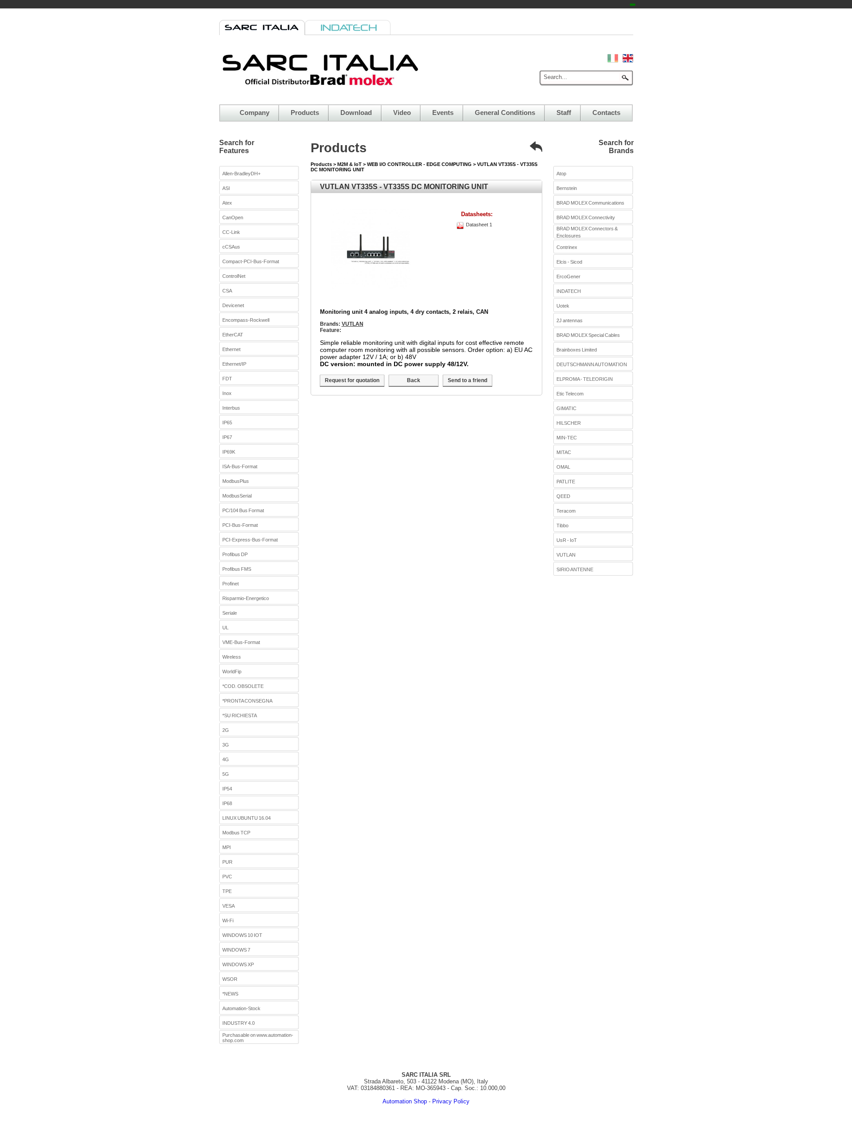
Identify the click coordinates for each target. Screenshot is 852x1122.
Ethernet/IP (234, 364)
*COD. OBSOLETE (243, 686)
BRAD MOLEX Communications (590, 202)
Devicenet (233, 305)
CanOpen (232, 217)
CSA (227, 290)
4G (225, 759)
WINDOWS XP (238, 964)
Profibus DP (235, 554)
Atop (561, 173)
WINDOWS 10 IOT (242, 935)
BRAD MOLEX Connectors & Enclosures (587, 232)
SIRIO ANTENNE (574, 569)
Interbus (231, 408)
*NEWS (230, 993)
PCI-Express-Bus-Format (250, 539)
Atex (227, 202)
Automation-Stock (241, 1008)
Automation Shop (405, 1101)
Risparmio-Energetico (245, 598)
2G (225, 730)
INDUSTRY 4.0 (238, 1023)
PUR (227, 862)
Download (356, 112)
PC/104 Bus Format (243, 510)
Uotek (562, 305)
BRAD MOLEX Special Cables (588, 335)
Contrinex (566, 247)
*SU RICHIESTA (239, 715)
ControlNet (233, 276)
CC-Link (231, 232)
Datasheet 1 (479, 224)
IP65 (227, 422)
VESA (228, 906)
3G (225, 744)
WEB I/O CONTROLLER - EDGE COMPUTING (420, 164)
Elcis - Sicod (569, 262)
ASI (226, 188)
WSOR (229, 979)
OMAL (563, 467)
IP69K (228, 451)
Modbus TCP (236, 832)
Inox (227, 393)
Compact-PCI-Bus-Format (250, 261)
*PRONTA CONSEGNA (247, 700)
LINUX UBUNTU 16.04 (246, 818)
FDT (227, 378)
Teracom (566, 511)
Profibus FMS (236, 569)
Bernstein (566, 188)
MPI (226, 847)
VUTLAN (352, 324)
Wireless (231, 657)
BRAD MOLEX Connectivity (585, 217)
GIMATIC (566, 408)
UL (225, 627)
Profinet (230, 583)
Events (443, 112)
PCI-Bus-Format (240, 525)
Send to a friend (467, 380)
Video (402, 112)
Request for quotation (352, 380)
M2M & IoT (350, 164)
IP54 (227, 788)
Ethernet (231, 349)
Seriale (229, 613)
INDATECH (568, 291)
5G (225, 774)
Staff (563, 112)
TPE (227, 891)
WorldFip (231, 671)
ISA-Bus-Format (239, 466)
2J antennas (569, 320)
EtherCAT (232, 334)
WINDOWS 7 (236, 949)
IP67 (227, 437)
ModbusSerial (237, 495)
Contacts (606, 112)
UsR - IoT (566, 540)
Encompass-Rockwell (245, 320)
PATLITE (565, 481)
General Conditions (505, 112)
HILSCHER (568, 423)
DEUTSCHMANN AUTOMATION (591, 364)
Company (254, 112)
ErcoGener (568, 276)
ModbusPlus (235, 481)
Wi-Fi (227, 920)
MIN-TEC (566, 437)
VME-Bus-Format (241, 642)
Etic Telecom (570, 393)
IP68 (227, 803)
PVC (227, 876)
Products (305, 112)
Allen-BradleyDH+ (241, 173)
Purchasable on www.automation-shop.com (257, 1037)
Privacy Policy (450, 1101)
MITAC (563, 452)
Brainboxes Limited (576, 349)
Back (413, 380)
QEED (563, 496)
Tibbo (562, 525)
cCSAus (231, 246)
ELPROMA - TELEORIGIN (584, 379)
